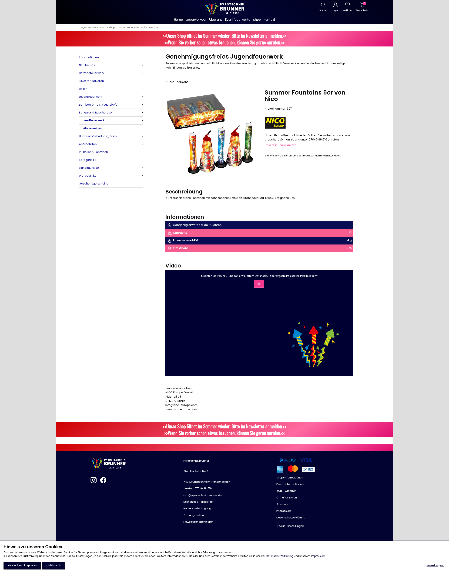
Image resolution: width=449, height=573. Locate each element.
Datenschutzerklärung (279, 556)
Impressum (318, 556)
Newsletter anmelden (264, 35)
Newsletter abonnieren (198, 522)
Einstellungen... (435, 565)
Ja (258, 284)
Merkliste (347, 10)
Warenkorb (362, 10)
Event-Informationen (290, 484)
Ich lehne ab (53, 565)
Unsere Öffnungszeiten (280, 145)
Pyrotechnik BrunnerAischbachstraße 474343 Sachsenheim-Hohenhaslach (206, 471)
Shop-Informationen (289, 477)
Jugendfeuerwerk (128, 27)
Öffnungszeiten (193, 515)
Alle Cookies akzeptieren (22, 565)
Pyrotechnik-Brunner (93, 27)
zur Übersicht (179, 82)
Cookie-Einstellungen (290, 526)
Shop (112, 27)
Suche (322, 10)
